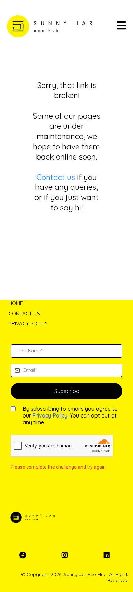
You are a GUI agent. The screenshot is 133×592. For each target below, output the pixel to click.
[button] (121, 26)
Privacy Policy (50, 415)
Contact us (55, 177)
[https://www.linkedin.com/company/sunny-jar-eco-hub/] (108, 555)
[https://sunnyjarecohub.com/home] (49, 26)
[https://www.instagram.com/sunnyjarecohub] (66, 555)
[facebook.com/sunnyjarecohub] (24, 555)
